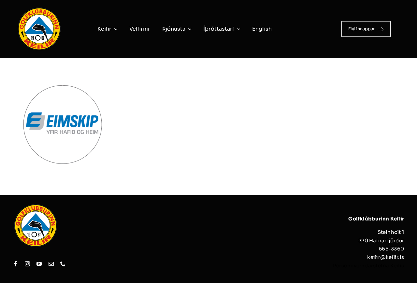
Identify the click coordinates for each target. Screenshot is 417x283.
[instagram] (27, 263)
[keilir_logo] (39, 9)
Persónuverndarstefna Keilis (368, 265)
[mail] (51, 263)
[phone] (62, 263)
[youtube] (39, 263)
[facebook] (15, 263)
